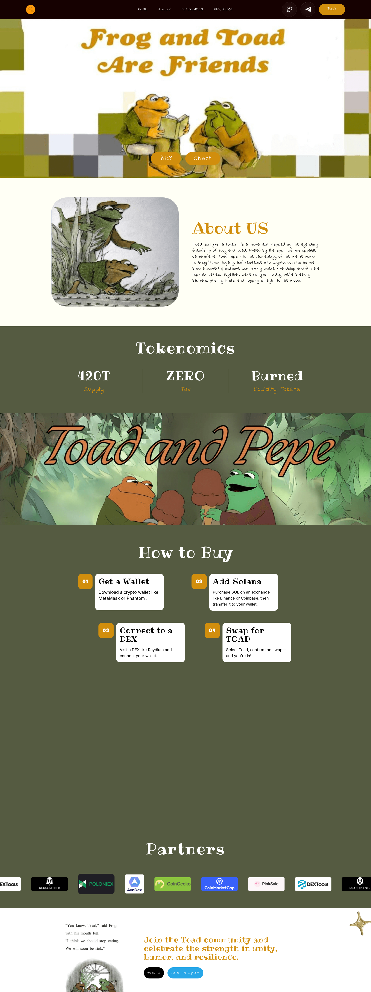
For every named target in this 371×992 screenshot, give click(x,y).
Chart (203, 158)
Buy (332, 9)
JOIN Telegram (185, 973)
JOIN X (154, 973)
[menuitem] (143, 9)
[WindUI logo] (69, 9)
